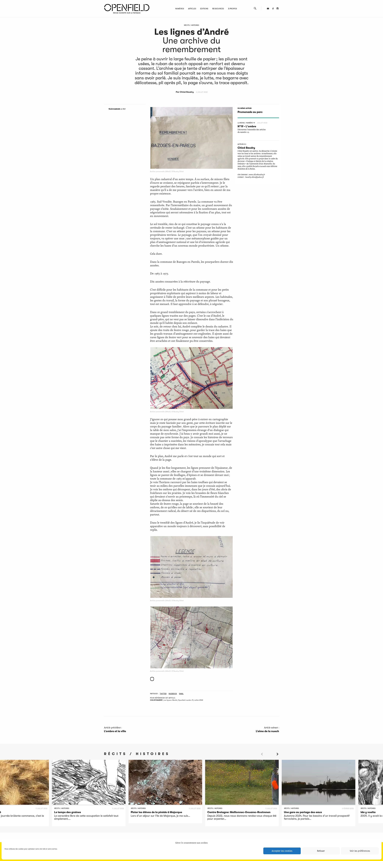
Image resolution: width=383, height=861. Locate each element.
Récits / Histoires (191, 25)
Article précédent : (115, 729)
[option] (89, 793)
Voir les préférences (360, 851)
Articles (192, 9)
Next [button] (277, 759)
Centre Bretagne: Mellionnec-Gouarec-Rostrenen (238, 812)
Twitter (163, 694)
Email (181, 694)
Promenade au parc (250, 111)
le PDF (117, 109)
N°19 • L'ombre (247, 126)
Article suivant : (267, 729)
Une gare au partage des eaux (303, 812)
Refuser (321, 851)
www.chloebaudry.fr (257, 174)
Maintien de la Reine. (246, 169)
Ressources (218, 9)
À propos (232, 9)
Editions (204, 9)
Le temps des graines (67, 812)
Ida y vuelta (368, 812)
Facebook (173, 694)
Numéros (179, 9)
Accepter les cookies (282, 851)
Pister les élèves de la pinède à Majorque (156, 812)
